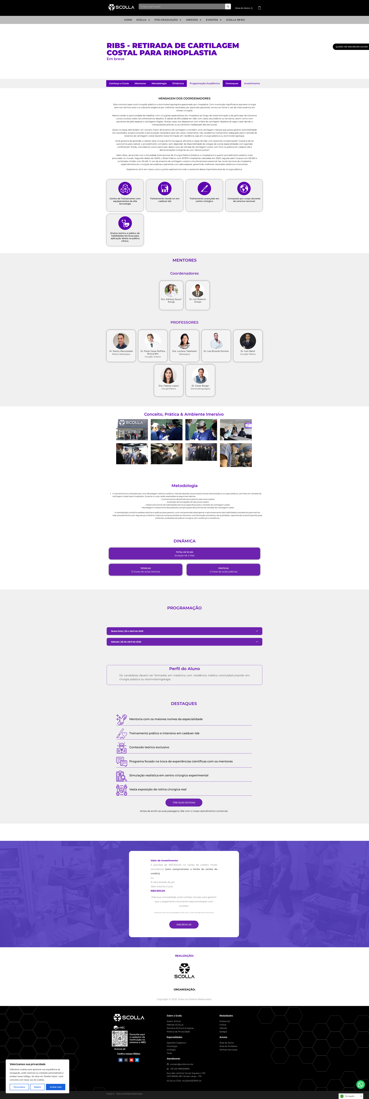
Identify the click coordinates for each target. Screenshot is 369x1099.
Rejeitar (37, 1087)
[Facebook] (120, 1060)
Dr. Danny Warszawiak (121, 351)
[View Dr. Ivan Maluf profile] (248, 348)
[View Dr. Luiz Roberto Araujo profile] (197, 296)
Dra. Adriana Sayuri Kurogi (171, 300)
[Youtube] (131, 1060)
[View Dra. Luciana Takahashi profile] (184, 348)
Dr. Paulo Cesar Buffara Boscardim (153, 352)
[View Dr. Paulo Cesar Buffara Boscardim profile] (153, 348)
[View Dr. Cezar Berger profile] (200, 382)
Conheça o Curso (119, 83)
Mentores (140, 83)
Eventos (212, 19)
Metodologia (159, 83)
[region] (37, 1076)
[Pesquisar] (228, 6)
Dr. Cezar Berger (200, 385)
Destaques (232, 83)
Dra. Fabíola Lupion (169, 385)
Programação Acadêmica (205, 83)
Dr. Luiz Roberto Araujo (197, 300)
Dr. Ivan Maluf (248, 351)
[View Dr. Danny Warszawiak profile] (121, 348)
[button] (184, 631)
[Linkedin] (137, 1060)
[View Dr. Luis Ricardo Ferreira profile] (216, 348)
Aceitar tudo (56, 1087)
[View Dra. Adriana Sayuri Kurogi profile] (171, 296)
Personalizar (19, 1087)
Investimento (252, 83)
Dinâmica (178, 83)
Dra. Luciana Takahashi (184, 351)
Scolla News (235, 19)
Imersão (192, 19)
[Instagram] (126, 1060)
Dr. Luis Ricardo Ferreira (216, 351)
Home (128, 19)
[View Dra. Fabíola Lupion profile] (168, 382)
